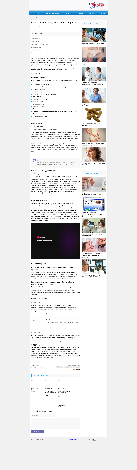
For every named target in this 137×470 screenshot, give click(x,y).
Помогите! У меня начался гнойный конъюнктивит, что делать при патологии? (92, 255)
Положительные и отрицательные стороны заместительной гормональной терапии (64, 392)
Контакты (102, 13)
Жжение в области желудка (62, 406)
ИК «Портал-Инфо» (92, 440)
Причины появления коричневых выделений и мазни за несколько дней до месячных (93, 84)
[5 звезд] (37, 367)
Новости (91, 13)
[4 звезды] (36, 367)
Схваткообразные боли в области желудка (62, 322)
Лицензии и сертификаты (52, 13)
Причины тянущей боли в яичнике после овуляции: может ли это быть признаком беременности (50, 392)
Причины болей (36, 38)
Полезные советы (36, 53)
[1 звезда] (32, 367)
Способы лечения (36, 47)
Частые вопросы (36, 50)
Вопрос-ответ (69, 13)
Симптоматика (35, 41)
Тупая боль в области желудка (36, 390)
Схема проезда (72, 439)
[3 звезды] (34, 367)
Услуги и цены (35, 13)
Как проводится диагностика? (40, 44)
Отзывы (81, 13)
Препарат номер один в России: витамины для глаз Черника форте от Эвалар (92, 214)
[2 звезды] (33, 367)
